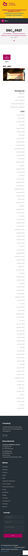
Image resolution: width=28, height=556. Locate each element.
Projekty (4, 495)
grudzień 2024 (20, 182)
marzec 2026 (20, 132)
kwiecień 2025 (20, 169)
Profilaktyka (5, 492)
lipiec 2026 (21, 118)
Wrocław (4, 506)
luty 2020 (21, 320)
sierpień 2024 (20, 196)
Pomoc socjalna (19, 100)
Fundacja (4, 472)
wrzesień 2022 (20, 260)
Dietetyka (21, 93)
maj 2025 (21, 165)
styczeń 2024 (20, 219)
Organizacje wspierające (17, 107)
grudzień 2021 (20, 290)
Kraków (4, 475)
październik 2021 (19, 297)
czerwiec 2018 (20, 358)
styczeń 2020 (20, 324)
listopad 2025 (20, 145)
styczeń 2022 (20, 287)
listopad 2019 (20, 331)
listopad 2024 (20, 186)
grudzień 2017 (20, 371)
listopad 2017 (20, 374)
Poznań (4, 489)
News (3, 478)
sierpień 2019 (20, 334)
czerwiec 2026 (20, 122)
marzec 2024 (20, 213)
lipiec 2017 (21, 388)
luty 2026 (21, 135)
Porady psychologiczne (17, 104)
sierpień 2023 (20, 236)
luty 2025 (21, 175)
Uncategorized (6, 501)
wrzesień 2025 (20, 152)
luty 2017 (21, 405)
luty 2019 (22, 347)
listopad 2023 (20, 226)
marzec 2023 (20, 243)
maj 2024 (21, 206)
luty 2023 (21, 246)
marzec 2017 (20, 401)
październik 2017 (19, 378)
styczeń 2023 (20, 250)
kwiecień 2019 (20, 341)
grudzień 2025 (20, 142)
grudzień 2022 (20, 253)
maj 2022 (21, 273)
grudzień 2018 (20, 354)
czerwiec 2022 (20, 270)
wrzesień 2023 (20, 233)
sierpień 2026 (20, 115)
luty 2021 (22, 304)
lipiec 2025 (21, 159)
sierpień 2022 (20, 263)
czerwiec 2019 (20, 337)
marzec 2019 (20, 344)
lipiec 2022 (21, 267)
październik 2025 (19, 148)
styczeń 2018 (20, 368)
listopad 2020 (20, 307)
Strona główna (7, 33)
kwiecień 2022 (20, 277)
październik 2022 (19, 256)
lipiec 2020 (21, 310)
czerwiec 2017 (20, 391)
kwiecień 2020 (20, 314)
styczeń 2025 (20, 179)
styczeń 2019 (20, 351)
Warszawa (5, 504)
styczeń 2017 (20, 408)
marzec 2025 (20, 172)
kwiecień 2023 (20, 240)
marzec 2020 (20, 317)
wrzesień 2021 (20, 300)
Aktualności (21, 97)
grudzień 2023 (20, 223)
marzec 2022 (20, 280)
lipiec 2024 (21, 199)
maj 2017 (21, 395)
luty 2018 (21, 364)
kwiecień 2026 (20, 128)
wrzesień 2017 (20, 381)
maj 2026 (21, 125)
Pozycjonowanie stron (7, 547)
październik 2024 (19, 189)
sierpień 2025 (20, 155)
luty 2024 (21, 216)
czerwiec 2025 (20, 162)
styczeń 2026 (20, 138)
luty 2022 (21, 283)
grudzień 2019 (20, 327)
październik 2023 (19, 229)
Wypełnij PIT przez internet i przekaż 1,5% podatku (14, 14)
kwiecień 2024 (20, 209)
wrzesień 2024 (20, 192)
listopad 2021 (20, 293)
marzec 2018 (20, 361)
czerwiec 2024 (20, 202)
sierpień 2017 (20, 385)
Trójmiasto (5, 498)
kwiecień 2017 (20, 398)
